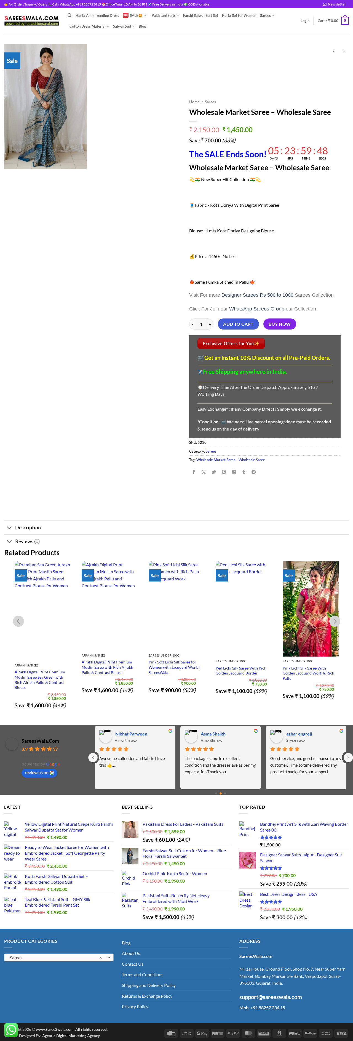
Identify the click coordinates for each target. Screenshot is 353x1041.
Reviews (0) (27, 541)
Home (194, 102)
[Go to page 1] (221, 793)
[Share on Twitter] (213, 472)
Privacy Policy (135, 1006)
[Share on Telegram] (253, 472)
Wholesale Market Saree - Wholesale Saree (230, 460)
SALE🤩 (136, 15)
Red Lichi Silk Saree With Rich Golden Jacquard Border (241, 671)
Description (28, 527)
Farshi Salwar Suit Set (200, 15)
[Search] (70, 15)
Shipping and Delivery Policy (149, 985)
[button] (334, 4)
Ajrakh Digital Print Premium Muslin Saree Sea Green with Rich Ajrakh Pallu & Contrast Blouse (40, 680)
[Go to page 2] (225, 794)
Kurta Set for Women (239, 15)
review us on (37, 772)
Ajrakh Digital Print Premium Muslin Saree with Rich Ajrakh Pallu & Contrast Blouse (107, 667)
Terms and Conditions (142, 974)
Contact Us (132, 963)
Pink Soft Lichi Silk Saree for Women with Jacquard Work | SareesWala (174, 667)
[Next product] (334, 51)
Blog (142, 26)
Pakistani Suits (164, 15)
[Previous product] (343, 51)
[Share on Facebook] (194, 472)
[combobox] (59, 957)
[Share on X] (203, 472)
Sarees (265, 15)
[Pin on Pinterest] (223, 472)
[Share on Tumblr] (243, 472)
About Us (131, 953)
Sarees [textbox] (56, 957)
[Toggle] (9, 528)
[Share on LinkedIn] (234, 472)
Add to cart (238, 324)
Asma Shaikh (127, 733)
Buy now (280, 324)
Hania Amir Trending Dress (97, 15)
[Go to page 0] (216, 794)
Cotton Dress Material (87, 26)
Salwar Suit (122, 26)
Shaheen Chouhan (304, 733)
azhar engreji (213, 733)
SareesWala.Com (40, 741)
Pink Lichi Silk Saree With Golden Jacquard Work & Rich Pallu (308, 673)
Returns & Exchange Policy (147, 995)
